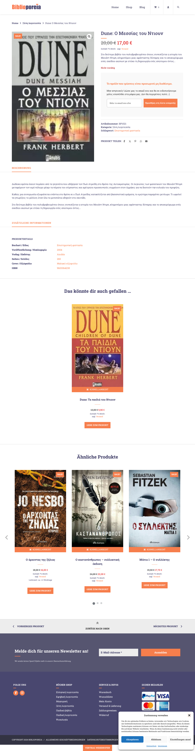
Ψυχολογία (62, 719)
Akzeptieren (132, 739)
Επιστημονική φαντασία (127, 130)
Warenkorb (105, 692)
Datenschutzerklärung (62, 661)
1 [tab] (94, 603)
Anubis (61, 254)
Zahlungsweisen (108, 710)
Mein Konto (105, 701)
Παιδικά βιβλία (64, 710)
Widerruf (104, 714)
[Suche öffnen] (178, 7)
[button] (189, 715)
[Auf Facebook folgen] (15, 693)
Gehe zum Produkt (97, 425)
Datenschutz (151, 746)
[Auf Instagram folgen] (22, 693)
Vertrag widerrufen (97, 747)
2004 (59, 249)
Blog (142, 7)
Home (115, 7)
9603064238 (63, 268)
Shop (129, 7)
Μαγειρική (61, 701)
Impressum (162, 746)
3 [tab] (101, 603)
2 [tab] (97, 603)
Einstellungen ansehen (180, 739)
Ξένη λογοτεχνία (32, 23)
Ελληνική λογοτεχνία (67, 692)
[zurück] (7, 537)
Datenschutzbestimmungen (102, 739)
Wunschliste (106, 696)
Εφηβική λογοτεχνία (67, 696)
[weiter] (188, 537)
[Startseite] (26, 7)
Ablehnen (156, 739)
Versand (124, 49)
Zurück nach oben (97, 628)
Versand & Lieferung (110, 705)
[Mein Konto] (168, 7)
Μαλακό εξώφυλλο (67, 263)
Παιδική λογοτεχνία (66, 714)
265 (59, 258)
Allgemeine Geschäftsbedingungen (65, 739)
